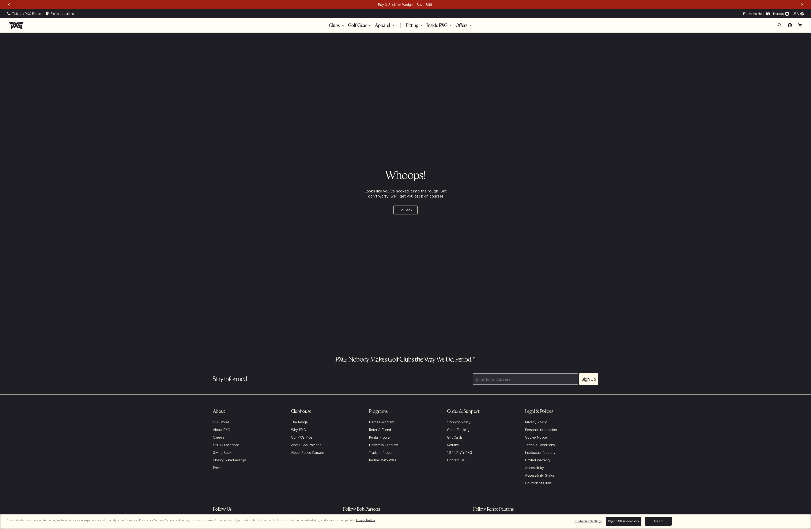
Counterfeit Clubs (538, 483)
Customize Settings (588, 521)
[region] (405, 521)
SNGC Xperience (226, 445)
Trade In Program (382, 452)
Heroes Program (381, 422)
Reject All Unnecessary (623, 521)
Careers (219, 437)
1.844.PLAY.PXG (459, 452)
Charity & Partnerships (230, 460)
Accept (658, 521)
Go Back (405, 210)
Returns (453, 445)
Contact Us (456, 460)
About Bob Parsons (306, 445)
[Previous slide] (9, 4)
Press (217, 468)
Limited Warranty (538, 460)
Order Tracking (458, 430)
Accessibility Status (540, 475)
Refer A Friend (380, 430)
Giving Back (222, 452)
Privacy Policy (536, 422)
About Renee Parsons (308, 452)
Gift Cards (455, 437)
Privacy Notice (365, 520)
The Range (299, 422)
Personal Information (541, 430)
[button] (800, 25)
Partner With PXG (382, 460)
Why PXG (298, 430)
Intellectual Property (540, 452)
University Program (383, 445)
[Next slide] (802, 4)
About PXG (221, 430)
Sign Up (588, 379)
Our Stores (221, 422)
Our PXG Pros (302, 437)
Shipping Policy (459, 422)
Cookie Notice (536, 437)
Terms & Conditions (540, 445)
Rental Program (380, 437)
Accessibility (534, 468)
